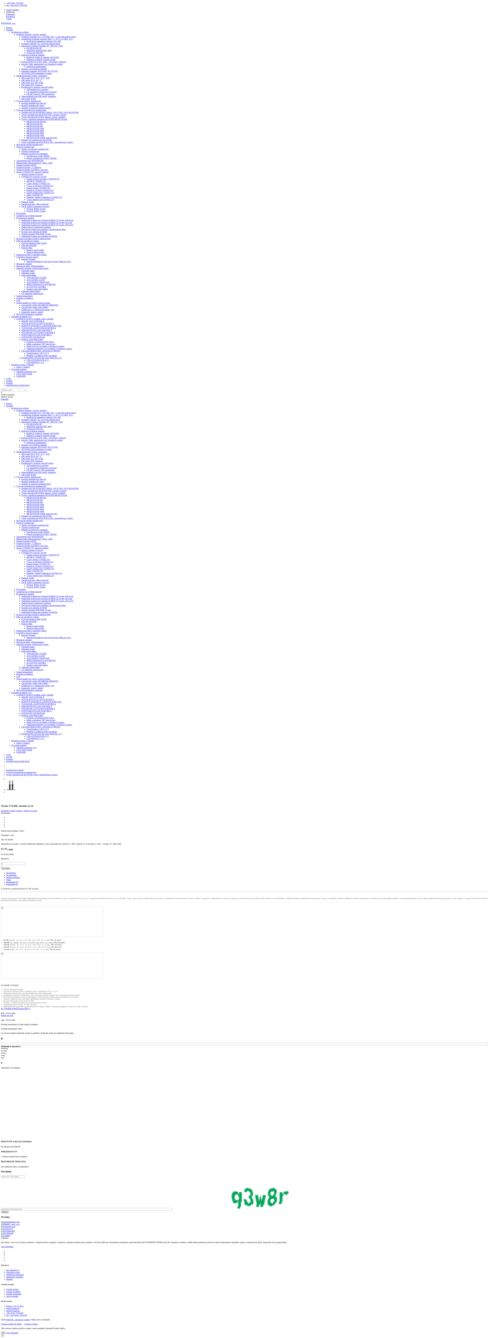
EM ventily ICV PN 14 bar (32, 83)
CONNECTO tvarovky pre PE (33, 177)
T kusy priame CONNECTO (38, 183)
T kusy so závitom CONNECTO (39, 186)
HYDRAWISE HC (34, 48)
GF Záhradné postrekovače (32, 294)
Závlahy (9, 381)
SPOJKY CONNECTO (36, 181)
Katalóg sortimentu (13, 1294)
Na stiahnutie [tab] (11, 875)
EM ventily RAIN (28, 99)
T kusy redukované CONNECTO (40, 200)
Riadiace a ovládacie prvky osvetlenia (41, 356)
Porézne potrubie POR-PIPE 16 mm (36, 234)
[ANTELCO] (7, 1229)
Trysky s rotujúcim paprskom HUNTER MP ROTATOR (44, 119)
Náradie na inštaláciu (24, 298)
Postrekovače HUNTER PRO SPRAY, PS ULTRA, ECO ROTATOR (50, 112)
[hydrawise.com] (8, 1226)
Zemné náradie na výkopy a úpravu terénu (33, 303)
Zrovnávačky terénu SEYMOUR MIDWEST (39, 305)
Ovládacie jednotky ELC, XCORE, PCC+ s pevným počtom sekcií (48, 37)
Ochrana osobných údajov (11, 1324)
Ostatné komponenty (24, 296)
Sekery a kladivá (23, 367)
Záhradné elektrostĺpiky (30, 291)
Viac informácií (7, 1247)
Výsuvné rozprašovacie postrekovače (31, 110)
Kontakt (9, 383)
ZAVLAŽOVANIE (24, 374)
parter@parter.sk (12, 1308)
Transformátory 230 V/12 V (37, 353)
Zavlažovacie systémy (20, 32)
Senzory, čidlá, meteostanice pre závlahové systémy (42, 64)
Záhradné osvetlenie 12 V (21, 317)
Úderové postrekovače (25, 147)
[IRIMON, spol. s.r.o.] (10, 1224)
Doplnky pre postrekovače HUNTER (36, 140)
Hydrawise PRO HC (34, 53)
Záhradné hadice (28, 271)
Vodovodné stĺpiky (29, 275)
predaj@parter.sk (13, 1311)
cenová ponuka (12, 1296)
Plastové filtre (26, 248)
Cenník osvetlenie (13, 1292)
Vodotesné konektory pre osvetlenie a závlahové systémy (49, 349)
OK (3, 1333)
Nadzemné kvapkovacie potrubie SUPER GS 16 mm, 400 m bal (47, 220)
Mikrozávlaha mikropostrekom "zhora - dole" (34, 163)
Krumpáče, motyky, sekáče (32, 312)
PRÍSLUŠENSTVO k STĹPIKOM (40, 284)
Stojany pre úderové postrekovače (35, 149)
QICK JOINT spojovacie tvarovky (35, 206)
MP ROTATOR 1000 (35, 128)
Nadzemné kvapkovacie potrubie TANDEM (39, 236)
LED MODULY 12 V (35, 362)
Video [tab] (8, 880)
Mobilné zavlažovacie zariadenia (34, 154)
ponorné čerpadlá (28, 259)
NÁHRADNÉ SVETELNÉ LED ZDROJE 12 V (41, 358)
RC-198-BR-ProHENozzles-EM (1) (15, 1009)
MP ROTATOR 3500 (35, 135)
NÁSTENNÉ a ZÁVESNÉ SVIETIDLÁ (38, 333)
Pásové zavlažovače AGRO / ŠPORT (41, 158)
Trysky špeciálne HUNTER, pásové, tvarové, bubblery (43, 117)
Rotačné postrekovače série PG (33, 103)
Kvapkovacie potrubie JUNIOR (34, 232)
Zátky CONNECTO (34, 195)
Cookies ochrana (31, 1324)
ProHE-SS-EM (7, 1015)
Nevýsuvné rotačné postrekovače (29, 144)
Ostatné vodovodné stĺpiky (37, 289)
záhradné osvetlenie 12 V (26, 372)
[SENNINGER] (8, 1231)
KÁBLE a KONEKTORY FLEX (40, 342)
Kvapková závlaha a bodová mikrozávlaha (33, 239)
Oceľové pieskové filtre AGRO (34, 243)
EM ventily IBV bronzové (32, 85)
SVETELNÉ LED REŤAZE (33, 337)
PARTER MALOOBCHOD (17, 385)
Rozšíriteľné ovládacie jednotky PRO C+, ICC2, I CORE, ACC (47, 39)
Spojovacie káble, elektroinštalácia (30, 266)
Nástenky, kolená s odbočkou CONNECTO (44, 197)
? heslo (9, 19)
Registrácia (10, 17)
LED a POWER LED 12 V (37, 360)
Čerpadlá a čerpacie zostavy (27, 257)
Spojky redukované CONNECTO (40, 193)
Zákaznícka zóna (13, 1272)
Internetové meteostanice (36, 66)
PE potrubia (21, 213)
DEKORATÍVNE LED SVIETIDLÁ (36, 330)
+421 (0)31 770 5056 (14, 3)
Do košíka (6, 868)
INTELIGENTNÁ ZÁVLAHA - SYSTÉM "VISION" (43, 62)
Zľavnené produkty (19, 369)
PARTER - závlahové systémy (18, 1320)
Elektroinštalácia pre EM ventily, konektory (38, 96)
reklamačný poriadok (14, 1277)
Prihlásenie (10, 14)
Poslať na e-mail (30, 811)
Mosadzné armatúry (24, 264)
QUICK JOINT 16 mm (35, 211)
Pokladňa (5, 399)
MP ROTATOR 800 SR (36, 122)
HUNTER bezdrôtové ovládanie (29, 314)
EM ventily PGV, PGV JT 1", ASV (35, 78)
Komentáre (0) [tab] (12, 884)
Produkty (9, 30)
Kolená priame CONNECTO (38, 188)
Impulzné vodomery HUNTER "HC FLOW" (39, 71)
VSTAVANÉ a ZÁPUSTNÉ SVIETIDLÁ (38, 328)
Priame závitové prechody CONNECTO (42, 179)
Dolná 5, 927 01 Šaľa (15, 1306)
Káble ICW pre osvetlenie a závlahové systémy (45, 346)
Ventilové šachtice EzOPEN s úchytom (32, 170)
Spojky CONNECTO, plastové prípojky (32, 172)
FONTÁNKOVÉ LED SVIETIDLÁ (36, 335)
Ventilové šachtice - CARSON (28, 167)
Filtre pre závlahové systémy (27, 241)
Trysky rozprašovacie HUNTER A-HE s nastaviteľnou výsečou (47, 142)
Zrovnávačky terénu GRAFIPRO (34, 307)
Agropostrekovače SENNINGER (29, 161)
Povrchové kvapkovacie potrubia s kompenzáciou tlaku (43, 229)
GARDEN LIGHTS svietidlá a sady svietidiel (34, 319)
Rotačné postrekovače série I (32, 105)
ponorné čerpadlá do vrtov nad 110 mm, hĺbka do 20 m (48, 261)
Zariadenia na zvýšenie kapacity (29, 216)
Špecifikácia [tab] (11, 873)
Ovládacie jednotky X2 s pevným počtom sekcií (40, 44)
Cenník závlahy (12, 1289)
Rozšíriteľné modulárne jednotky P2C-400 (43, 41)
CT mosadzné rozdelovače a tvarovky (41, 92)
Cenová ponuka (12, 10)
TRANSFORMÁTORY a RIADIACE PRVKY (40, 351)
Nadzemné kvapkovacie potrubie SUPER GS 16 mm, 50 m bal (46, 222)
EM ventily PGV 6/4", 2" (31, 80)
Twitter (12, 811)
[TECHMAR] (7, 1233)
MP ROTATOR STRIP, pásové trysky (41, 138)
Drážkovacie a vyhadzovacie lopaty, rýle (37, 310)
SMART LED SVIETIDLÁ (32, 321)
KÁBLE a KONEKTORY (32, 339)
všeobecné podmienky (15, 1275)
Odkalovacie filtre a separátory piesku (31, 255)
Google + (19, 811)
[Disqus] (244, 1103)
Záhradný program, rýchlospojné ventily (32, 268)
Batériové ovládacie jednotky (33, 55)
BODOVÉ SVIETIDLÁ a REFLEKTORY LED (41, 326)
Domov (9, 28)
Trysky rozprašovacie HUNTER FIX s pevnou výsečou (43, 115)
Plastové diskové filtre (35, 252)
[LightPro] (5, 1236)
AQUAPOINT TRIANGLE (38, 282)
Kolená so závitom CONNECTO (39, 190)
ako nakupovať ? (13, 1270)
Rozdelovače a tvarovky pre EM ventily (37, 87)
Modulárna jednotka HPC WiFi (39, 50)
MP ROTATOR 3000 (35, 133)
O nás (8, 378)
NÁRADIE (21, 376)
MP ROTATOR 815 (34, 124)
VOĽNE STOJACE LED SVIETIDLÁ (37, 323)
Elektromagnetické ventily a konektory (31, 76)
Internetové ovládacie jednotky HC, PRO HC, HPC (42, 46)
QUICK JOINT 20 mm (35, 209)
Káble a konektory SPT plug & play (41, 344)
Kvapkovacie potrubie (25, 218)
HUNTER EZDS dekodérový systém (36, 73)
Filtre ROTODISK (29, 245)
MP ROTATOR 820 (34, 126)
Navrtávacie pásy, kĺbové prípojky (35, 204)
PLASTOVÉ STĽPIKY (36, 287)
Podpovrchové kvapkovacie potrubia (36, 227)
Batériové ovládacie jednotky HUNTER (42, 57)
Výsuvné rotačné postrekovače (28, 101)
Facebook (5, 811)
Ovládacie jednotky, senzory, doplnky (31, 34)
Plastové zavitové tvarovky (32, 174)
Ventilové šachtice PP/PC (26, 165)
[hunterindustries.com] (10, 1222)
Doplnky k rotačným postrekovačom (36, 108)
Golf (18, 300)
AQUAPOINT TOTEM (36, 278)
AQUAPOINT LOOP (35, 280)
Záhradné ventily (28, 273)
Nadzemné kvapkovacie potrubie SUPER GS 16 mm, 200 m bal (47, 225)
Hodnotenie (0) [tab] (12, 882)
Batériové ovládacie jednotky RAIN (41, 60)
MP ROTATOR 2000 (35, 131)
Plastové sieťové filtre (35, 250)
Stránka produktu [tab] (13, 877)
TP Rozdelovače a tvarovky (37, 89)
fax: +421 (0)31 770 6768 (16, 5)
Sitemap (9, 1279)
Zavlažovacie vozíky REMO (38, 156)
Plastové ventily (27, 202)
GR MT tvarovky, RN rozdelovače (40, 94)
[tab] (11, 790)
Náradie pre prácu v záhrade (22, 365)
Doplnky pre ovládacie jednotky (34, 69)
